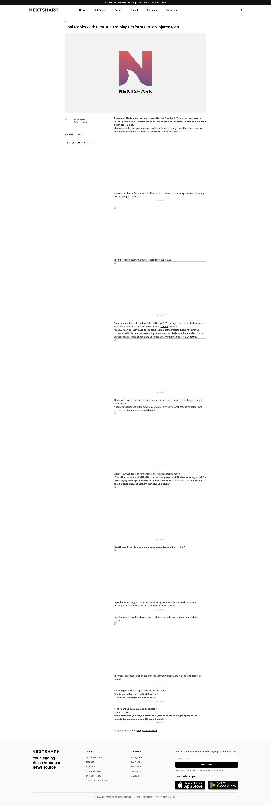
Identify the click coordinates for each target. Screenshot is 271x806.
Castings (152, 10)
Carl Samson (81, 119)
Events (118, 10)
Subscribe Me (206, 765)
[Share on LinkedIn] (79, 142)
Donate (90, 761)
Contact (90, 766)
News (82, 10)
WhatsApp (136, 766)
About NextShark (95, 757)
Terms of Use (205, 770)
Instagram (136, 757)
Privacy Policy (93, 775)
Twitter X (136, 761)
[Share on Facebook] (67, 142)
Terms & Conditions (97, 780)
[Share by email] (85, 142)
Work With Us (93, 771)
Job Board (99, 10)
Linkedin (135, 775)
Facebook (136, 771)
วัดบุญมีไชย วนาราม (147, 730)
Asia (67, 21)
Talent (134, 10)
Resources (172, 10)
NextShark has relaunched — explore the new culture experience (136, 2)
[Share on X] (73, 142)
